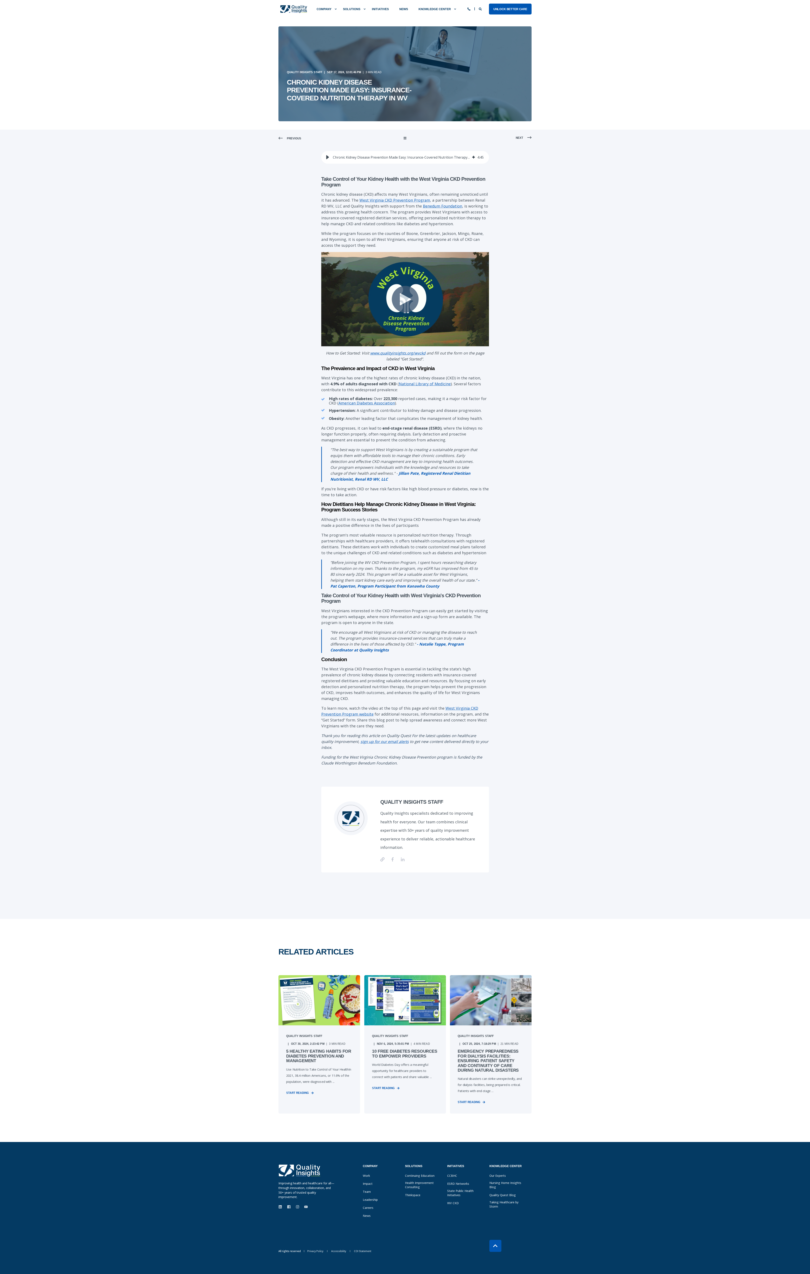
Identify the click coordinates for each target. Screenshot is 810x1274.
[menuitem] (324, 9)
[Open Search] (481, 9)
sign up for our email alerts (384, 741)
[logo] (299, 1170)
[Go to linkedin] (401, 859)
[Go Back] (405, 139)
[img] (473, 157)
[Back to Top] (495, 1246)
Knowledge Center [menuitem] (434, 9)
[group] (405, 157)
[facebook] (289, 1207)
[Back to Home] (293, 9)
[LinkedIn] (281, 1207)
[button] (327, 157)
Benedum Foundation (442, 206)
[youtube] (305, 1207)
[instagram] (297, 1207)
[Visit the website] (383, 859)
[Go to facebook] (392, 859)
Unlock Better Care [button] (510, 9)
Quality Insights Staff (304, 72)
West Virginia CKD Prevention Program (394, 200)
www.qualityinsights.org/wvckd (397, 353)
